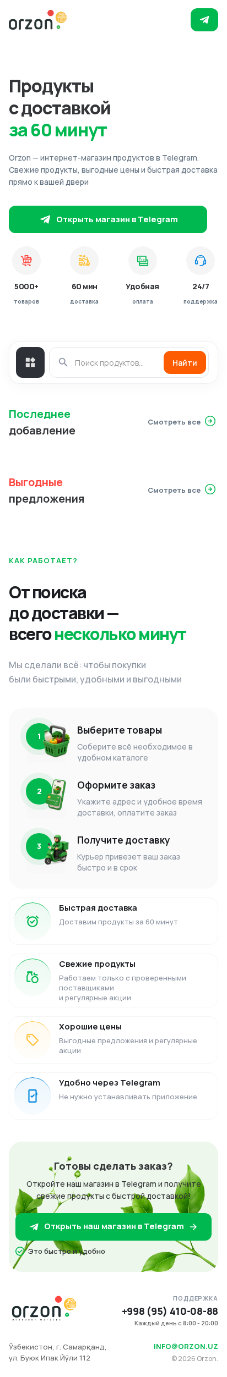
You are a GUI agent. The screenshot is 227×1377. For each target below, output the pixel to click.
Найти (184, 362)
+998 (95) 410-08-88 (170, 1311)
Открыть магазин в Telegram (117, 219)
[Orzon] (38, 20)
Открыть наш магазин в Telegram (114, 1226)
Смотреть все (174, 422)
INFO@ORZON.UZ (186, 1346)
